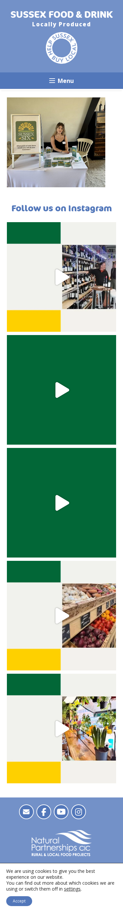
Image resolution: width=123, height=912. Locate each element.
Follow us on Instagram (61, 208)
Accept (19, 901)
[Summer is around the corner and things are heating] (61, 503)
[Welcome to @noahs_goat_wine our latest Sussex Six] (61, 277)
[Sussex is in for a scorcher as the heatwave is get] (61, 390)
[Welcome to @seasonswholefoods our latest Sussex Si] (61, 615)
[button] (61, 80)
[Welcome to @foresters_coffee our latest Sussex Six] (61, 728)
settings (72, 889)
